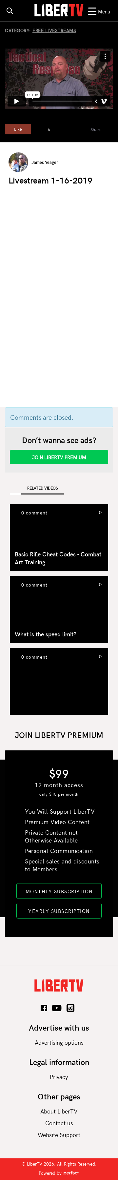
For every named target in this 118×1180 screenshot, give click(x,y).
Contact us (59, 1123)
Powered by (51, 1173)
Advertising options (59, 1042)
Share (96, 129)
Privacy (59, 1077)
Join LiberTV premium (59, 457)
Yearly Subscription (59, 911)
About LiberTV (59, 1111)
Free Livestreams (54, 30)
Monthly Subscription (59, 891)
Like (18, 129)
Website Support (59, 1135)
